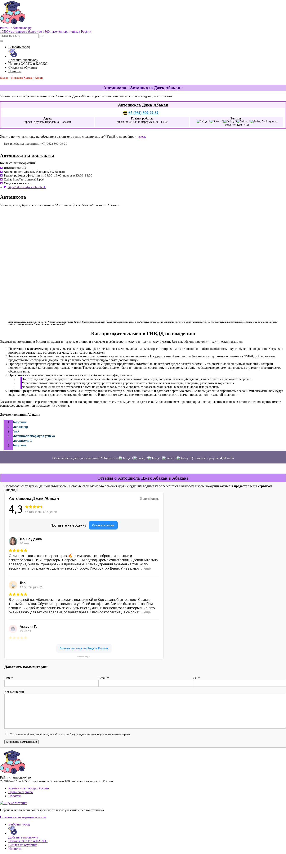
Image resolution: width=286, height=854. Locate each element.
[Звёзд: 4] (243, 121)
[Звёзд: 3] (230, 121)
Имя (8, 678)
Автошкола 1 (22, 440)
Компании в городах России (28, 788)
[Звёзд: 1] (203, 121)
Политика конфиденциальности (23, 817)
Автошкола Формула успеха (33, 436)
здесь (142, 136)
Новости (14, 796)
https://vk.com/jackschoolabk (27, 187)
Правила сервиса (20, 792)
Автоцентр (20, 426)
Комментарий (14, 692)
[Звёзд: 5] (257, 121)
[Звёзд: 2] (216, 121)
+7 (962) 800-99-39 (143, 112)
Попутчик (19, 422)
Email (104, 678)
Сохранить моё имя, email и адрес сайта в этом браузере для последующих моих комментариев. (70, 734)
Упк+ (15, 431)
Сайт (196, 678)
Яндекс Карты (84, 656)
